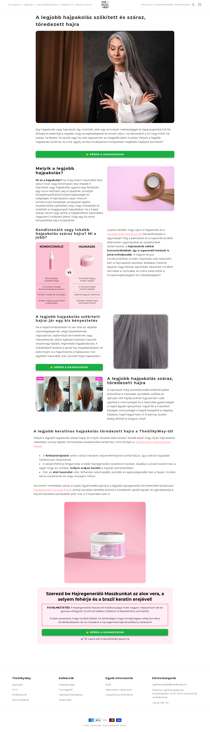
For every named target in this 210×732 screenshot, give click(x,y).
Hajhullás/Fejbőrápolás (71, 694)
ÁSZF (108, 684)
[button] (15, 5)
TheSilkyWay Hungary (99, 725)
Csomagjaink (66, 689)
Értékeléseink (19, 694)
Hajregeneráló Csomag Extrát (52, 489)
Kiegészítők (65, 699)
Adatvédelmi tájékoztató (119, 689)
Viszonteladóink (20, 699)
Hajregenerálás (67, 684)
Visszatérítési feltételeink (119, 694)
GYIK (14, 689)
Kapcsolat (17, 684)
